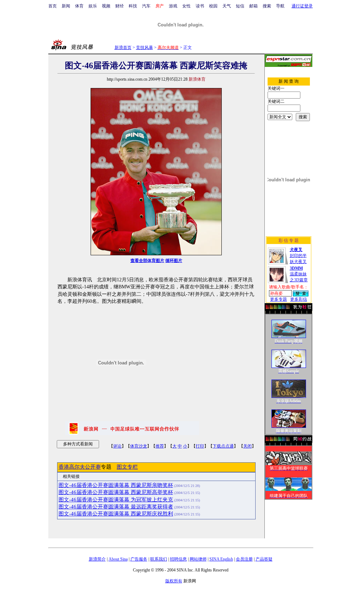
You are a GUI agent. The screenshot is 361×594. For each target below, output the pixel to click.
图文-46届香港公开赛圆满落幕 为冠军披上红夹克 (116, 499)
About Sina (118, 559)
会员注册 (244, 559)
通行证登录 (302, 6)
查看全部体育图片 (147, 260)
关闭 (247, 446)
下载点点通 (223, 446)
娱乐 (92, 6)
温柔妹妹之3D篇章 (299, 274)
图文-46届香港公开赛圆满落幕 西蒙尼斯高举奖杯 (116, 492)
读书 (200, 6)
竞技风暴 (144, 47)
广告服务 (138, 559)
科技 (133, 6)
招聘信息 (178, 559)
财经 (119, 6)
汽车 (146, 6)
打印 (200, 446)
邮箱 (253, 6)
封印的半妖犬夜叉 (298, 255)
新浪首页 (123, 47)
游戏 (173, 6)
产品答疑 (264, 559)
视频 (106, 6)
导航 (280, 6)
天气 (226, 6)
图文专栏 (127, 467)
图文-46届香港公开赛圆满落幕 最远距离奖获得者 (116, 506)
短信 (240, 6)
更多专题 (278, 299)
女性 (186, 6)
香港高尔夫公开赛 (80, 467)
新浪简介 (97, 559)
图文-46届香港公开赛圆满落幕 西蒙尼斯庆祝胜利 (116, 514)
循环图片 (173, 260)
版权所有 (173, 581)
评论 (117, 446)
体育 (79, 6)
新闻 (66, 6)
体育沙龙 (138, 446)
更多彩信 (298, 299)
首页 (52, 6)
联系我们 (158, 559)
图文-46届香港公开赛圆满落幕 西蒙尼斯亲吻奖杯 (116, 485)
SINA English (221, 559)
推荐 (159, 446)
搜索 (267, 6)
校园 (213, 6)
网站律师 (198, 559)
